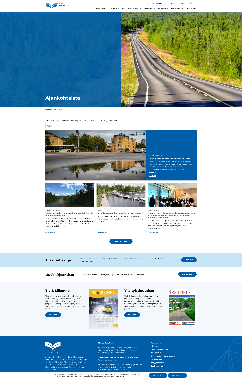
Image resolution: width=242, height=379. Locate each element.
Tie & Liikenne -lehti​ (159, 349)
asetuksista (121, 376)
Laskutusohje (157, 366)
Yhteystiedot (191, 8)
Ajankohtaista (177, 8)
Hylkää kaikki (158, 375)
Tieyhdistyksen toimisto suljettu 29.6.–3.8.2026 (120, 213)
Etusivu (48, 109)
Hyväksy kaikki (177, 375)
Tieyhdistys (156, 343)
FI (193, 3)
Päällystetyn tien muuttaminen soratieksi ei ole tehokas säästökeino (69, 214)
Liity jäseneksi (171, 3)
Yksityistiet (156, 353)
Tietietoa (155, 346)
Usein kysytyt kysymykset (163, 356)
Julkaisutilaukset (155, 3)
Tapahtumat (163, 8)
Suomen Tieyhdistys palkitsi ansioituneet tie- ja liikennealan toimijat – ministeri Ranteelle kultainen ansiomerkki (171, 215)
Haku (182, 3)
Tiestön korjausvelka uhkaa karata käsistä (169, 159)
